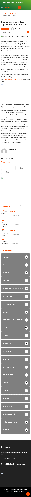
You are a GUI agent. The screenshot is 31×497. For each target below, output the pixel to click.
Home (4, 13)
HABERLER (12, 211)
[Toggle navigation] (19, 7)
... (10, 213)
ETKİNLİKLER (13, 13)
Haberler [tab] (6, 207)
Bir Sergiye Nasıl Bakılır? (17, 2)
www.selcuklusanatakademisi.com (14, 79)
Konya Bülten (18, 29)
